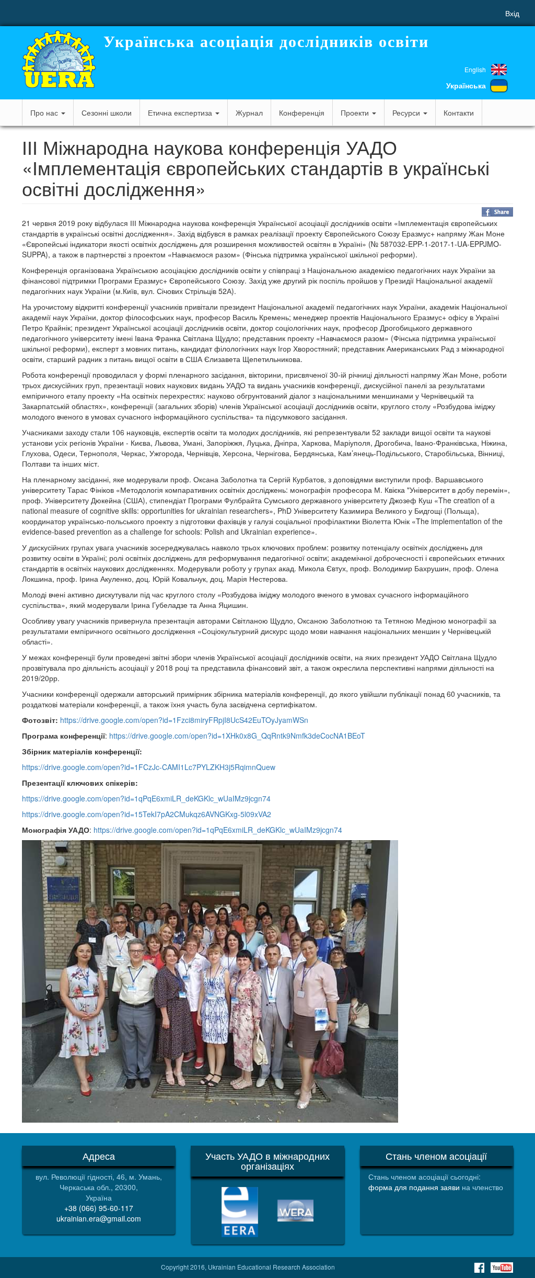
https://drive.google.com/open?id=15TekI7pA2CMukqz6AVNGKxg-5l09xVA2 (146, 814)
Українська (466, 85)
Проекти (356, 112)
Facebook (479, 1267)
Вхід (512, 13)
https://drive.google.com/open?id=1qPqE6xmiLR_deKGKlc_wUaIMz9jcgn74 (146, 798)
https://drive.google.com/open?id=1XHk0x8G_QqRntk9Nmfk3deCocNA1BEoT (237, 735)
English (475, 69)
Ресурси (407, 112)
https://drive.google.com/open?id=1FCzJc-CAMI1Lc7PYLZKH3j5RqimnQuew (148, 767)
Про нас (45, 112)
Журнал (249, 112)
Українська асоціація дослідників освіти (266, 41)
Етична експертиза (181, 112)
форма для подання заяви (414, 1187)
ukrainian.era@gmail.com (98, 1218)
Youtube (502, 1267)
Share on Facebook (497, 212)
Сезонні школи (107, 112)
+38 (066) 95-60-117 (98, 1208)
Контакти (459, 112)
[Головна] (59, 59)
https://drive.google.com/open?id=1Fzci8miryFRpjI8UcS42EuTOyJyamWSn (184, 720)
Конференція (301, 112)
